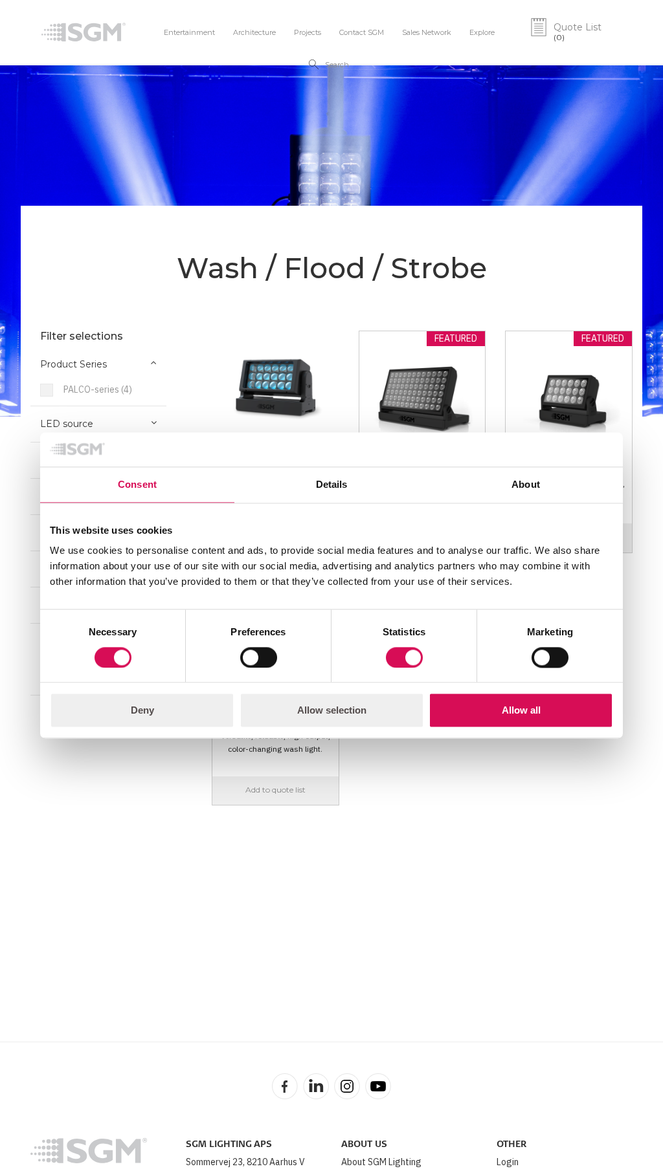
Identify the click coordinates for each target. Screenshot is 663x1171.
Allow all (521, 710)
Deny (142, 710)
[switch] (258, 657)
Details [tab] (332, 484)
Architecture (254, 32)
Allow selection (331, 710)
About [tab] (525, 484)
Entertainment (189, 32)
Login (508, 1162)
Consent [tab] (137, 484)
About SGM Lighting (381, 1162)
